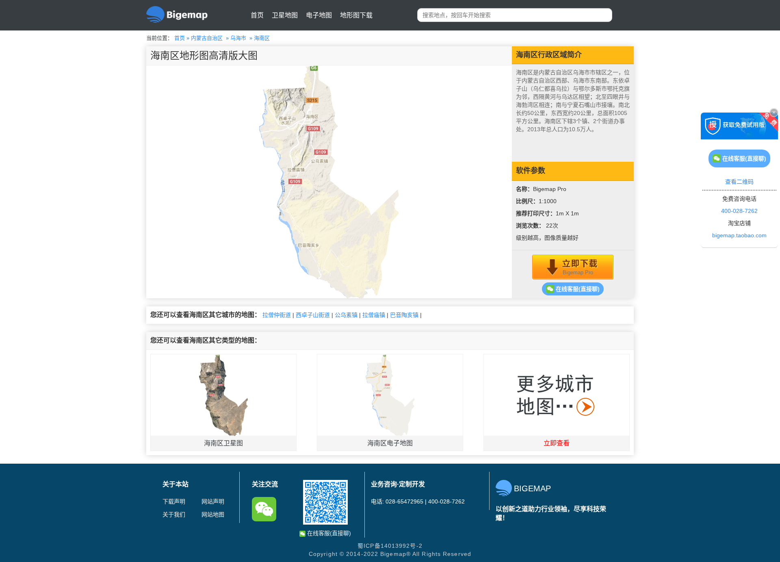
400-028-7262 (739, 211)
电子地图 (319, 15)
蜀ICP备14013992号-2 (390, 545)
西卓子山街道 (313, 315)
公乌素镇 (346, 315)
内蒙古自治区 (207, 38)
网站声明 (213, 501)
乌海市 (238, 38)
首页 (257, 15)
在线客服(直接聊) (577, 289)
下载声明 (173, 501)
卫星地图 (285, 15)
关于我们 (173, 514)
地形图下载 (356, 15)
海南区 (262, 38)
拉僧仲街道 (276, 315)
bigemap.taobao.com (739, 235)
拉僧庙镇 (373, 315)
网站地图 (213, 514)
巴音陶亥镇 (404, 315)
